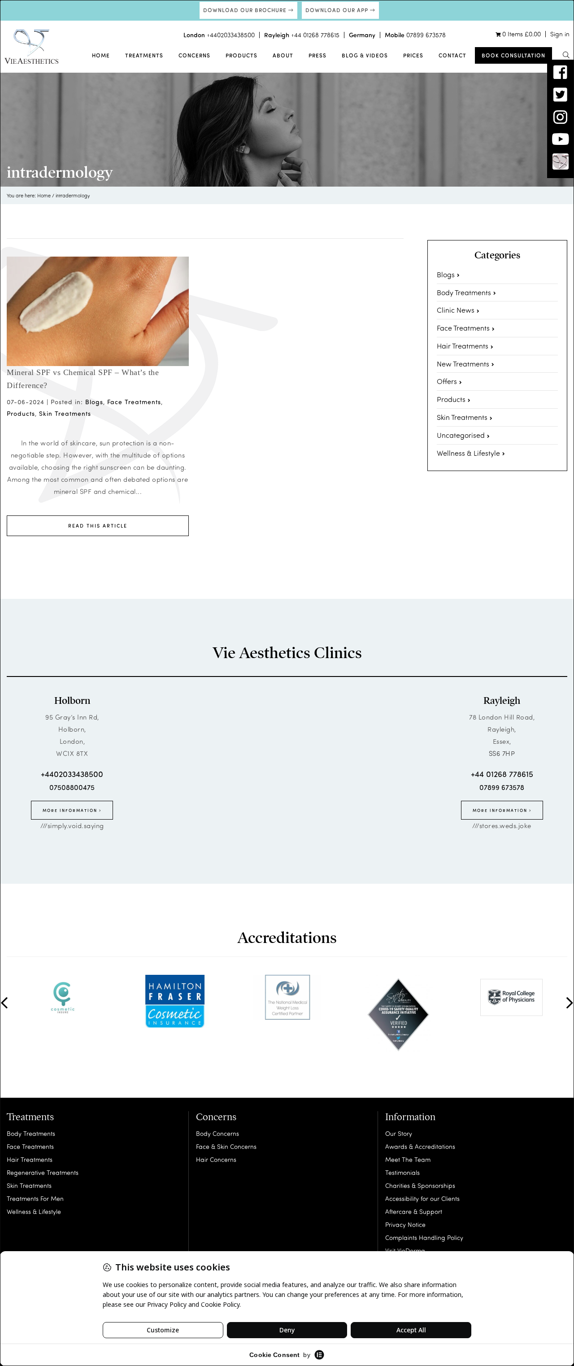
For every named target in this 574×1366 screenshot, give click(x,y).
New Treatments (463, 363)
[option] (63, 997)
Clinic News (455, 309)
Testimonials (402, 1172)
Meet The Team (407, 1159)
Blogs (94, 401)
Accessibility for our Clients (422, 1198)
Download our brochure (245, 9)
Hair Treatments (462, 345)
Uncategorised (461, 435)
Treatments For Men (35, 1198)
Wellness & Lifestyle (468, 453)
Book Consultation (513, 55)
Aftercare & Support (413, 1211)
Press (317, 55)
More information (71, 810)
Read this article (97, 525)
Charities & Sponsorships (420, 1185)
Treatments (144, 55)
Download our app (337, 9)
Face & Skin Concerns (226, 1146)
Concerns (194, 55)
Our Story (398, 1133)
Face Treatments (134, 401)
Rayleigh (501, 701)
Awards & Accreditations (420, 1146)
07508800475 (72, 787)
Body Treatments (464, 292)
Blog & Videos (365, 55)
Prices (413, 55)
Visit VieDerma (405, 1250)
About (283, 55)
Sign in (560, 34)
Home (101, 55)
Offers (447, 381)
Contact (452, 55)
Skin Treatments (65, 413)
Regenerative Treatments (42, 1172)
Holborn (72, 701)
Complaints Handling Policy (424, 1237)
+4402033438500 (231, 35)
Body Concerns (217, 1133)
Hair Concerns (216, 1159)
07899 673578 (426, 35)
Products (241, 55)
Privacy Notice (405, 1224)
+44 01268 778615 (315, 35)
